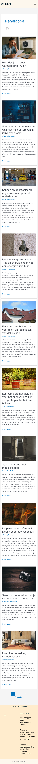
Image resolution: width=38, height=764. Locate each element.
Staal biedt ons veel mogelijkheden (14, 466)
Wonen (4, 69)
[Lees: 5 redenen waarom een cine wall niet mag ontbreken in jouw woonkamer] (19, 111)
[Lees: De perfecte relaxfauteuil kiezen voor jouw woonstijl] (19, 513)
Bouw (4, 199)
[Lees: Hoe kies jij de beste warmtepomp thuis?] (19, 47)
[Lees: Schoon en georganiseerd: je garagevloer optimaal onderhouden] (19, 177)
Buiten (4, 336)
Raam (4, 269)
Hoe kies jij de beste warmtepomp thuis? (14, 64)
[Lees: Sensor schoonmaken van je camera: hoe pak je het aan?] (19, 579)
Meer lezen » (6, 94)
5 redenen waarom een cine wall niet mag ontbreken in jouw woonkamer (18, 129)
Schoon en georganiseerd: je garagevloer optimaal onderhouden (17, 193)
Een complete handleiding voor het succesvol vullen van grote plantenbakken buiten (17, 398)
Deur (3, 471)
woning (6, 4)
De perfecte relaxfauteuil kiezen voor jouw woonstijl (18, 530)
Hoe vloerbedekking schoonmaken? (14, 655)
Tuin (3, 406)
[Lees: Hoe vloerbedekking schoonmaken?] (19, 640)
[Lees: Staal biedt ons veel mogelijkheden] (19, 448)
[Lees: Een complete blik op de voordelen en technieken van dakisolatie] (19, 311)
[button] (35, 4)
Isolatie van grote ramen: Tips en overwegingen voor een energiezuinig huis (18, 263)
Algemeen (5, 601)
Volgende (19, 697)
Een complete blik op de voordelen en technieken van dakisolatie (17, 329)
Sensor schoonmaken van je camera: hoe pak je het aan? (19, 597)
